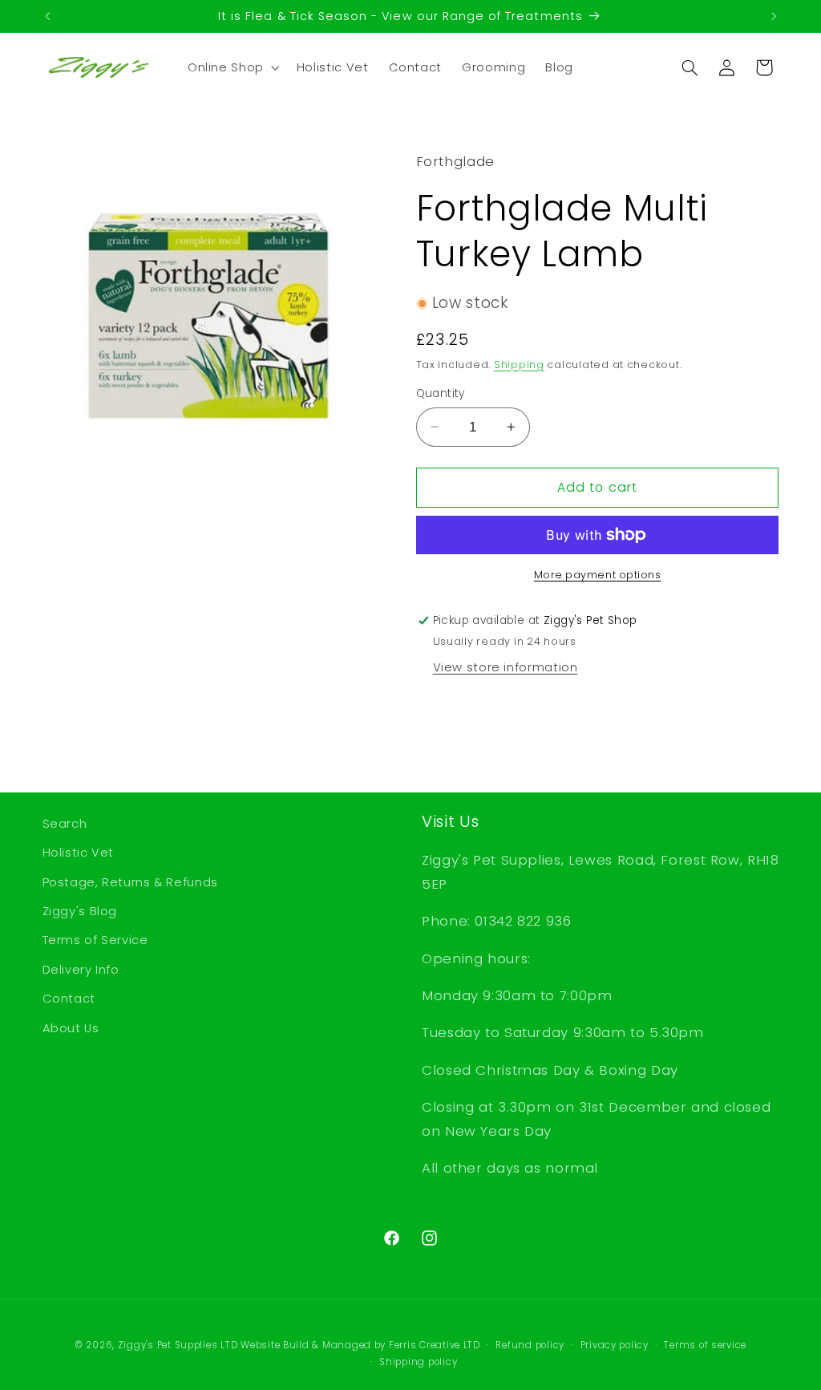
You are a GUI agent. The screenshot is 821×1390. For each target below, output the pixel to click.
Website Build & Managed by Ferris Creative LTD (360, 1345)
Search (64, 824)
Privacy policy (614, 1345)
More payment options (597, 575)
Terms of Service (95, 940)
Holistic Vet (78, 853)
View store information (505, 667)
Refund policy (529, 1345)
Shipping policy (418, 1362)
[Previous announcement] (47, 16)
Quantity (440, 393)
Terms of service (705, 1345)
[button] (231, 67)
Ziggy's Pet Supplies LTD (178, 1345)
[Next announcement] (773, 16)
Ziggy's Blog (80, 911)
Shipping (519, 364)
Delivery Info (80, 970)
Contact (68, 999)
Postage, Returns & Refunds (130, 882)
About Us (70, 1028)
